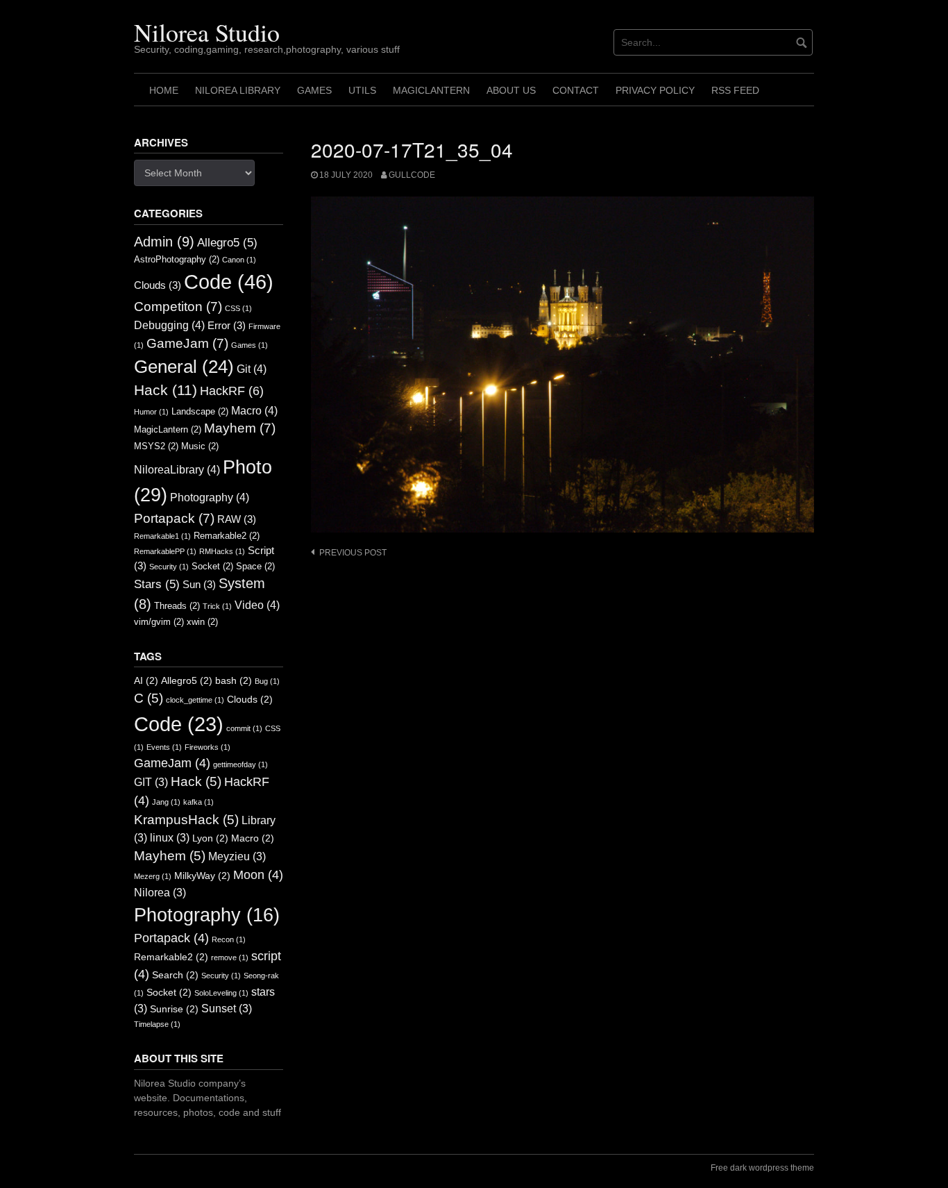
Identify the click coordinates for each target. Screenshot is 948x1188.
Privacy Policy (655, 90)
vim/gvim (159, 622)
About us (511, 90)
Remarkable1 (162, 536)
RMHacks (222, 551)
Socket (212, 566)
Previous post (353, 553)
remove (229, 957)
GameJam (187, 343)
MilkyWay (202, 876)
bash (233, 681)
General (184, 366)
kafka (198, 802)
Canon (239, 260)
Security (169, 566)
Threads (177, 606)
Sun (199, 584)
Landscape (199, 411)
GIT (151, 782)
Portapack (174, 518)
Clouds (157, 285)
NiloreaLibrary (177, 469)
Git (251, 368)
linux (169, 838)
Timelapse (157, 1024)
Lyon (210, 838)
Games (314, 90)
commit (244, 728)
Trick (217, 606)
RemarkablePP (165, 551)
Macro (254, 410)
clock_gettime (195, 700)
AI (146, 681)
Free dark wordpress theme (762, 1168)
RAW (236, 519)
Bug (267, 681)
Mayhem (240, 428)
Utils (362, 90)
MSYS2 (156, 446)
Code (228, 281)
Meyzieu (237, 856)
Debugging (169, 325)
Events (164, 747)
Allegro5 (227, 242)
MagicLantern (431, 90)
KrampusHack (186, 819)
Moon (258, 875)
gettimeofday (240, 764)
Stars (157, 584)
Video (257, 605)
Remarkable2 (227, 535)
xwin (202, 622)
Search (175, 975)
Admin (164, 241)
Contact (575, 90)
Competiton (178, 306)
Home (163, 90)
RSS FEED (735, 90)
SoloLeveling (221, 993)
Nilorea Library (237, 90)
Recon (229, 939)
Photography (209, 497)
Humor (151, 412)
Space (255, 566)
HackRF (232, 391)
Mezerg (152, 876)
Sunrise (174, 1009)
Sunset (226, 1008)
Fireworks (207, 747)
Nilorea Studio (207, 32)
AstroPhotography (176, 259)
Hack (165, 390)
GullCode (412, 175)
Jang (166, 802)
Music (200, 446)
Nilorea (160, 892)
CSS (238, 308)
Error (227, 325)
